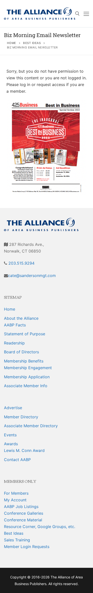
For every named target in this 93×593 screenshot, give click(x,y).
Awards (11, 443)
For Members (16, 493)
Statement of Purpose (24, 333)
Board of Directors (21, 351)
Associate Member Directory (31, 425)
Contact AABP (17, 459)
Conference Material (23, 519)
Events (10, 434)
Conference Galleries (23, 513)
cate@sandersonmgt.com (32, 275)
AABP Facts (15, 324)
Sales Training (17, 539)
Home (9, 309)
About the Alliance (21, 318)
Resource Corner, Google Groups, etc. (39, 526)
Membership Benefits (23, 361)
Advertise (13, 407)
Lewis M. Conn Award (24, 450)
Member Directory (21, 416)
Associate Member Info (25, 385)
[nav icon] (86, 13)
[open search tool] (77, 13)
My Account (15, 499)
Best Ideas (13, 533)
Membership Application (27, 376)
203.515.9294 (20, 263)
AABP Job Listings (21, 506)
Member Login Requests (26, 546)
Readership (14, 342)
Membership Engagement (28, 367)
